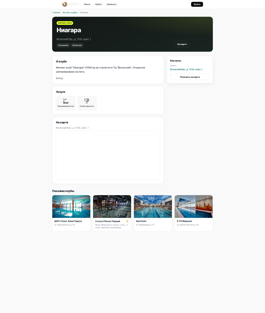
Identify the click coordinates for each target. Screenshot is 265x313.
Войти (197, 4)
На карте (182, 44)
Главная (56, 12)
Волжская (77, 45)
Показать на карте (190, 76)
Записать (112, 4)
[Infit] (70, 4)
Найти (98, 4)
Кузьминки (63, 45)
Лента (87, 4)
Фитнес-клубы (70, 12)
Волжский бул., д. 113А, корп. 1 (74, 39)
